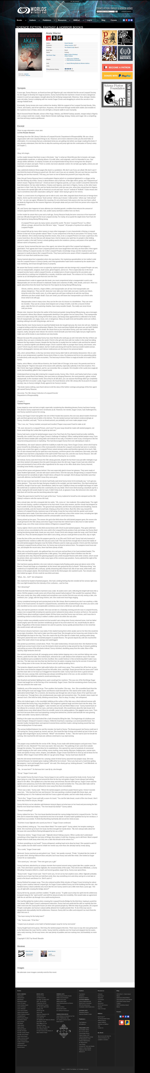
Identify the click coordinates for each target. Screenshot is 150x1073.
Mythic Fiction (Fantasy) (71, 54)
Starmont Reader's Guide (85, 1014)
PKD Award (20, 1023)
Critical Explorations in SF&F (86, 1037)
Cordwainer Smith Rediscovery (86, 1006)
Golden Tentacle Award (23, 1041)
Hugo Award (20, 995)
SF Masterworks (83, 1042)
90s (48, 1027)
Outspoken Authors (84, 1012)
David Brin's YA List (41, 1021)
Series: (50, 47)
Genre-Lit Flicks (60, 1006)
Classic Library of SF (84, 1035)
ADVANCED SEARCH (126, 11)
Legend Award (20, 1043)
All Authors (81, 995)
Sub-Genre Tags (50, 55)
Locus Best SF (40, 1017)
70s (43, 1027)
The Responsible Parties (104, 1018)
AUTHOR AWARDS (84, 999)
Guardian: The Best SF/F (43, 999)
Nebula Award (20, 997)
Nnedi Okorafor (68, 43)
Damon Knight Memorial (85, 1001)
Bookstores (100, 1003)
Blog (103, 20)
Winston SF (82, 1051)
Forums (114, 20)
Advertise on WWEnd (103, 1024)
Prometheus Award (22, 1019)
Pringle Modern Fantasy (42, 1005)
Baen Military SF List (42, 1023)
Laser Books (82, 1044)
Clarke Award (20, 1025)
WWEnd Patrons (102, 1020)
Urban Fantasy (68, 56)
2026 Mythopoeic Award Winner (124, 999)
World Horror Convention (85, 1003)
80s (46, 1027)
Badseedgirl (29, 954)
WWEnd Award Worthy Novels (64, 995)
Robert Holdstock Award (23, 1014)
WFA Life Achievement (84, 1005)
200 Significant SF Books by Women (46, 1019)
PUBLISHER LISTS (84, 1027)
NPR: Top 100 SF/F (41, 1001)
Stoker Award (20, 1027)
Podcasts (100, 994)
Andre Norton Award (22, 1036)
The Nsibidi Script (69, 47)
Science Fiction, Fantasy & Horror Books (49, 27)
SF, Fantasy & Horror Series (64, 1019)
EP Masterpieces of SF (85, 1038)
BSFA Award (20, 999)
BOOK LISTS (40, 994)
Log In (89, 20)
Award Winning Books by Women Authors (78, 63)
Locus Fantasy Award (22, 1005)
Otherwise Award (21, 1028)
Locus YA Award (21, 1008)
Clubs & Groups (102, 1008)
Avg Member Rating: (53, 69)
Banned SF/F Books (62, 1008)
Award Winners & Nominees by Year (65, 1016)
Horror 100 (39, 1012)
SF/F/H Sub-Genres (103, 1005)
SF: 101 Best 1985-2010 (43, 1006)
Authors (32, 20)
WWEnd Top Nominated (62, 997)
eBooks (100, 1001)
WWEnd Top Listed (61, 999)
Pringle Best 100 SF (41, 1003)
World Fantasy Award (22, 1017)
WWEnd (76, 20)
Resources (62, 20)
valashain (26, 74)
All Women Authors (83, 997)
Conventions (101, 999)
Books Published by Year (63, 1017)
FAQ (99, 1026)
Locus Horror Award (22, 1010)
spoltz (50, 954)
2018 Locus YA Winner (73, 58)
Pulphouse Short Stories (85, 1049)
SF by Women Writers (42, 1028)
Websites (100, 1006)
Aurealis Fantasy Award (23, 1032)
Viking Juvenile (68, 45)
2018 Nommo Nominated (74, 60)
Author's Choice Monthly (85, 1048)
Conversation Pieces (84, 1033)
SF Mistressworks (41, 997)
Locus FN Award (21, 1006)
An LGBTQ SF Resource (63, 1010)
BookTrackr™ (60, 1021)
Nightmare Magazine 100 (43, 1014)
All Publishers (82, 1024)
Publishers (47, 20)
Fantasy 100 (40, 1008)
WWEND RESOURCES (62, 1014)
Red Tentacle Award (22, 1040)
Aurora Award (20, 1021)
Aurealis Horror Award (22, 1034)
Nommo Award (21, 1047)
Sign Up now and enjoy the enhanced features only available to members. (104, 1037)
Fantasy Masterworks (84, 1040)
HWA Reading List (41, 1016)
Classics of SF (40, 995)
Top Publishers (82, 1022)
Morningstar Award (22, 1045)
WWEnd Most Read (61, 1001)
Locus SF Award (21, 1003)
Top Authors (82, 994)
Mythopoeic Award (21, 1001)
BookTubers (101, 995)
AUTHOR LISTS (83, 1010)
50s (37, 1027)
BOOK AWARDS (21, 994)
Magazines (100, 997)
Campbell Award (21, 1016)
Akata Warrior (29, 951)
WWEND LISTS (60, 994)
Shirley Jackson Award (23, 1038)
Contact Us (100, 1027)
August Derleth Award (22, 1012)
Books (19, 20)
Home (63, 1069)
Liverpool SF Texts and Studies (86, 1046)
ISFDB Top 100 (40, 1010)
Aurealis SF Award (21, 1030)
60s (40, 1027)
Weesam (28, 75)
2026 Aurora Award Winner (123, 997)
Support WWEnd (102, 1022)
